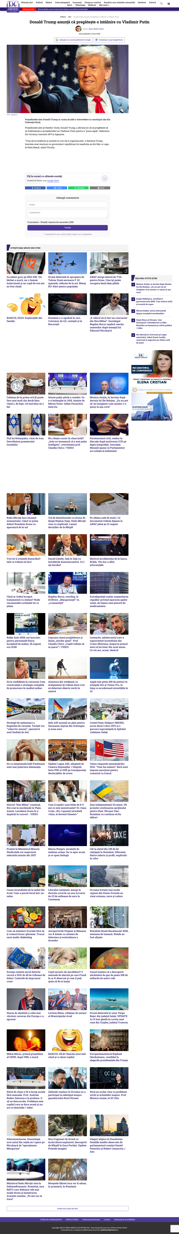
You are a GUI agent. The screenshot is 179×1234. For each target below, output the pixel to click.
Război (49, 2)
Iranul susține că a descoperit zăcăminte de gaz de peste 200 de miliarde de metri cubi (109, 975)
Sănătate (142, 2)
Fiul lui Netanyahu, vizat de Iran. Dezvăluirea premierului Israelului (25, 441)
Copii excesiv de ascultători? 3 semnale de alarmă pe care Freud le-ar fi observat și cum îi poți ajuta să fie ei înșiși (67, 976)
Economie (77, 2)
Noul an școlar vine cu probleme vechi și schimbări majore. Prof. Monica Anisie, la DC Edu (108, 1095)
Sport (69, 5)
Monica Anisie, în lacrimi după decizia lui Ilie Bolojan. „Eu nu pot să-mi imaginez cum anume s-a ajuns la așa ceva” (109, 402)
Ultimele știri (27, 2)
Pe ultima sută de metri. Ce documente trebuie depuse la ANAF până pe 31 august (106, 521)
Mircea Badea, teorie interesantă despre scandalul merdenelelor (63, 9)
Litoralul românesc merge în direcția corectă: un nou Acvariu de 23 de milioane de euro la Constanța (66, 894)
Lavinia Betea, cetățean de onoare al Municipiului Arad (67, 1014)
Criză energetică (62, 2)
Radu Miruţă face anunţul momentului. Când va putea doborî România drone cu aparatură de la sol (22, 522)
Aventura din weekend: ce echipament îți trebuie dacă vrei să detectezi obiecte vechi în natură (66, 686)
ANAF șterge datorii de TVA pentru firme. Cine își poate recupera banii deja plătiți (106, 280)
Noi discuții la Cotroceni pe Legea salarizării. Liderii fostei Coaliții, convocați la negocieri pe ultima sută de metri (153, 338)
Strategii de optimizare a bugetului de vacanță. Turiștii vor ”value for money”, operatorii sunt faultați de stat (26, 727)
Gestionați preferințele (91, 1219)
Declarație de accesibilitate (124, 1219)
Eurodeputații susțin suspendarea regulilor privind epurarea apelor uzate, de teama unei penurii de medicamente (109, 601)
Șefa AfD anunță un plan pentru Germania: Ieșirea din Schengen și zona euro (66, 726)
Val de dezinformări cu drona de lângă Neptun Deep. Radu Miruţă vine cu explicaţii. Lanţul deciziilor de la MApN (67, 522)
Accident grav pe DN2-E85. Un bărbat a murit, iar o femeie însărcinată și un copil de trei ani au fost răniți (25, 281)
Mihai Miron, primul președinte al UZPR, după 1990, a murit (25, 1055)
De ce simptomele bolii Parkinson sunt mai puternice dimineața (26, 765)
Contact (107, 1219)
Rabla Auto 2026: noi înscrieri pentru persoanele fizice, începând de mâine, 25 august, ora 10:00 (24, 642)
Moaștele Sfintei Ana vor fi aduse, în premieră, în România (67, 1185)
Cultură (152, 2)
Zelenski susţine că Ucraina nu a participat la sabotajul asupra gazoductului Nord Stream (67, 1095)
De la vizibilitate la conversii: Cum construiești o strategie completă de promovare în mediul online (26, 685)
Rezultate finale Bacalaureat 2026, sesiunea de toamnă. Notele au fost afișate (109, 934)
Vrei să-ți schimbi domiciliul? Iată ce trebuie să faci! (24, 560)
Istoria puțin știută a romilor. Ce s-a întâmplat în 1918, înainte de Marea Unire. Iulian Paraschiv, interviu (66, 402)
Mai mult (104, 5)
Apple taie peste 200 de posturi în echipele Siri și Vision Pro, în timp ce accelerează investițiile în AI (109, 686)
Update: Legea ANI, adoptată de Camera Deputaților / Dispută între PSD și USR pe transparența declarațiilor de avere (67, 768)
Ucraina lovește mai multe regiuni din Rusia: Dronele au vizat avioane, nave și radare (106, 893)
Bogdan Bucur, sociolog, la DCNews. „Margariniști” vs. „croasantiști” (64, 599)
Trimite (67, 227)
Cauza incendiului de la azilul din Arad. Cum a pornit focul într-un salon (26, 893)
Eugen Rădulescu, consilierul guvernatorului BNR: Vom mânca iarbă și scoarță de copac (154, 301)
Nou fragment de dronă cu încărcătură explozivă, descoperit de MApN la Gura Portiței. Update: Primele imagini (67, 1143)
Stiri (69, 17)
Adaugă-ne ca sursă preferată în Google (75, 40)
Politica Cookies (72, 1219)
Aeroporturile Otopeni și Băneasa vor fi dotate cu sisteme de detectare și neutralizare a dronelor (67, 935)
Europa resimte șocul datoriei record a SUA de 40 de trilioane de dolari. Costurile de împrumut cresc (26, 976)
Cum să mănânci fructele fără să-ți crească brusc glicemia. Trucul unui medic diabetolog (26, 934)
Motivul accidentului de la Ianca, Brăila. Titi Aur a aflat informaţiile (108, 562)
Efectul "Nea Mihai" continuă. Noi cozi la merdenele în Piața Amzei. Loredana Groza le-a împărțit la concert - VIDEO (24, 809)
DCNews (13, 7)
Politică (39, 2)
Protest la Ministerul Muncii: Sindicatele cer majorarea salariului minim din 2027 (23, 852)
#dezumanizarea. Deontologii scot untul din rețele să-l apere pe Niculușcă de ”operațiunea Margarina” (26, 1143)
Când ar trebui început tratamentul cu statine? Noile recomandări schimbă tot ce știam (23, 601)
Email (101, 188)
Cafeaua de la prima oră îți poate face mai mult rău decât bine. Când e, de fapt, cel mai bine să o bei (25, 402)
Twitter (59, 188)
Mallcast (92, 5)
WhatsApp (80, 188)
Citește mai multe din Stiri (67, 1208)
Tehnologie (80, 5)
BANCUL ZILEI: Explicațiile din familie (24, 319)
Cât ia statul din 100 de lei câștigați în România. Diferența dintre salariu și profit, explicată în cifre (108, 853)
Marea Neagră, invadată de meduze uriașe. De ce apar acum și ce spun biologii (66, 852)
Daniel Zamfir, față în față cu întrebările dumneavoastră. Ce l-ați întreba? (66, 562)
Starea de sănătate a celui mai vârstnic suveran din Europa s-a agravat (25, 1016)
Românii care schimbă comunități (119, 2)
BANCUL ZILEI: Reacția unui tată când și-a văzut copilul (67, 1055)
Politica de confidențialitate (51, 1219)
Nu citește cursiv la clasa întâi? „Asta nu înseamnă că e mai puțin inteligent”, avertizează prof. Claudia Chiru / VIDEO (67, 443)
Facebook (37, 188)
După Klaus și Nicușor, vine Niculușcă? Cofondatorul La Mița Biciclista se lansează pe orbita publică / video (154, 324)
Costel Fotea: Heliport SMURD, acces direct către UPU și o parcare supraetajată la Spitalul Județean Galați (108, 727)
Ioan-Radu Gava (96, 28)
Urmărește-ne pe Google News (111, 40)
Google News (53, 181)
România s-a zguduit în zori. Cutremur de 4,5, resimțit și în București (65, 321)
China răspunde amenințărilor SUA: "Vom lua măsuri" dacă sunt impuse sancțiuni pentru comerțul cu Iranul (109, 768)
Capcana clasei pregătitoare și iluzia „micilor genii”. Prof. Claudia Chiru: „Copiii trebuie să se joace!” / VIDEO (66, 642)
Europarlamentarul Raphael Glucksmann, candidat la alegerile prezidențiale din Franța (109, 1057)
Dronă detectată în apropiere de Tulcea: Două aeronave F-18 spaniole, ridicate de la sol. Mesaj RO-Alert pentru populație (67, 281)
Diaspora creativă (93, 2)
